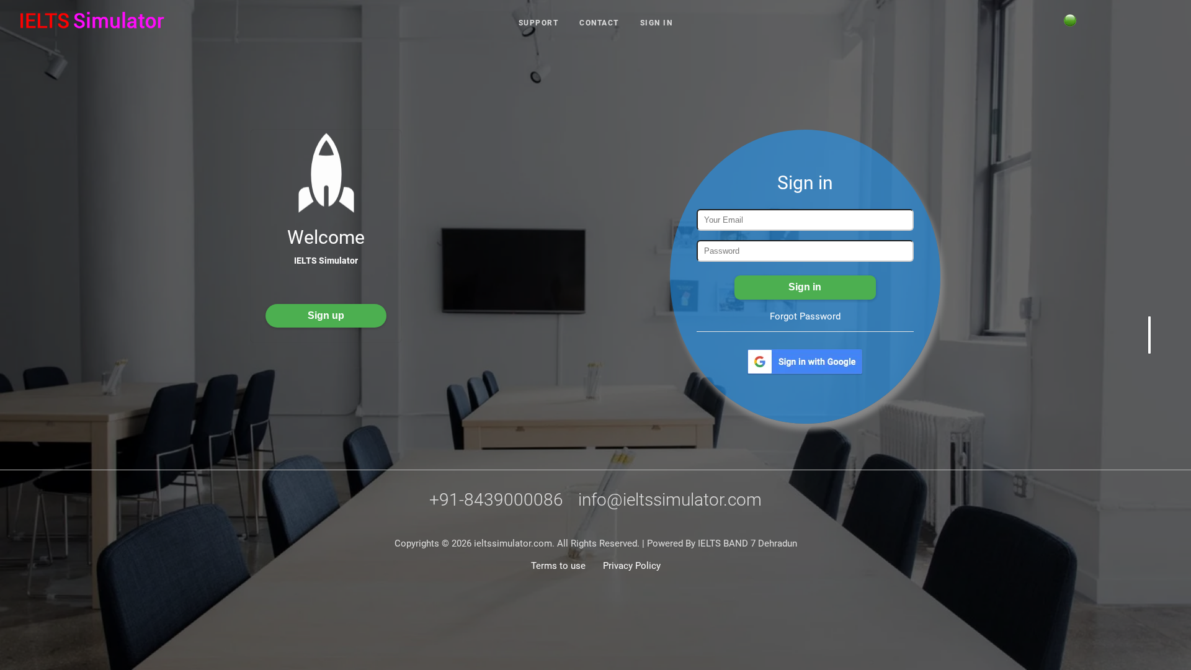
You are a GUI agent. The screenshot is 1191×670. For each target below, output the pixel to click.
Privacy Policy (632, 565)
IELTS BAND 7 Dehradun (746, 543)
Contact (599, 23)
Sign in (656, 23)
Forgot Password (805, 316)
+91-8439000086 (496, 499)
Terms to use (558, 565)
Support (539, 23)
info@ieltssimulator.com (670, 499)
